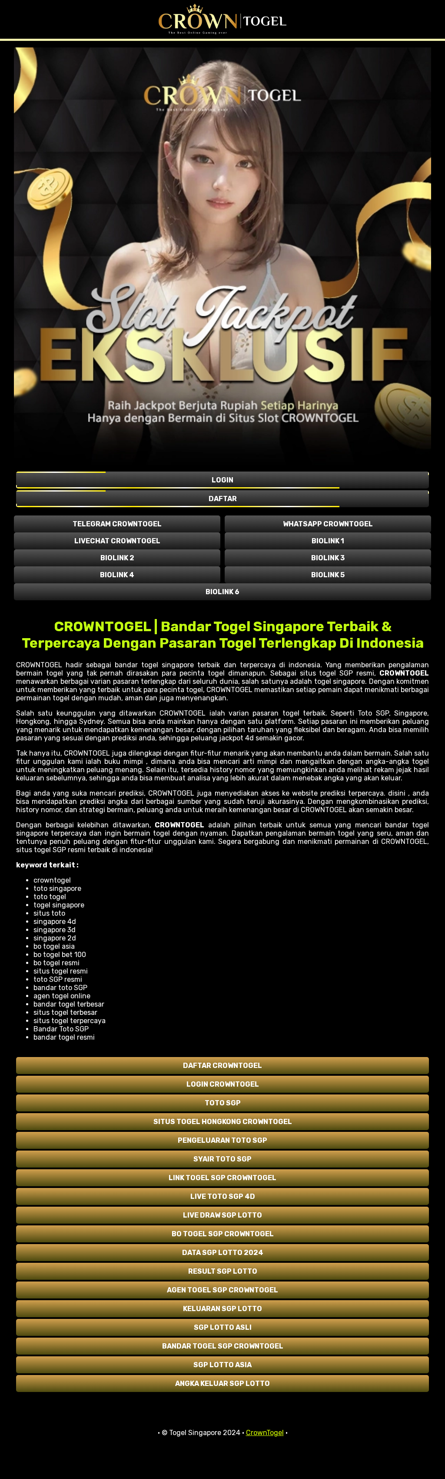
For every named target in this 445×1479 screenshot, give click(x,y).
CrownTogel (265, 1433)
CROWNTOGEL (404, 673)
